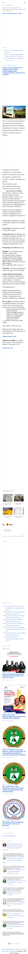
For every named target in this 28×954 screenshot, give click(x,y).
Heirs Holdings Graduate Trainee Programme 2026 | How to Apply (13, 675)
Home (4, 13)
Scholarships (5, 536)
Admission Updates (11, 13)
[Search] (25, 2)
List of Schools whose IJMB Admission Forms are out (13, 620)
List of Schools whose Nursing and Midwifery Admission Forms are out (15, 608)
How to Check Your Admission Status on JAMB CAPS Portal (14, 55)
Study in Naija (7, 5)
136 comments (9, 757)
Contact (13, 949)
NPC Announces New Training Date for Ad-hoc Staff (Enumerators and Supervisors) (13, 789)
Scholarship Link (7, 348)
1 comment (8, 828)
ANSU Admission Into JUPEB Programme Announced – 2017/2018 (15, 926)
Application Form (9, 336)
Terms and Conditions (7, 951)
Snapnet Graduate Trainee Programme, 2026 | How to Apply (16, 904)
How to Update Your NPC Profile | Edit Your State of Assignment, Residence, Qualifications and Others (14, 752)
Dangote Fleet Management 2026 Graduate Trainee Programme (14, 716)
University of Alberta (20, 536)
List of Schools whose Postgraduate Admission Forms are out (14, 639)
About (8, 949)
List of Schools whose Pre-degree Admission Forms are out (15, 613)
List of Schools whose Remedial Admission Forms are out (14, 617)
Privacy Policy (21, 949)
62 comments (9, 794)
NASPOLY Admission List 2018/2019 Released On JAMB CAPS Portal (15, 915)
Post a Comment (9, 680)
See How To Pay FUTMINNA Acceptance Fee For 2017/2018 (12, 823)
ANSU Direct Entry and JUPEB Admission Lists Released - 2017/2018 (16, 882)
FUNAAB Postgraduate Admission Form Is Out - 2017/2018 (14, 893)
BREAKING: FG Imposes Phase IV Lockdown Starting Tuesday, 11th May (16, 871)
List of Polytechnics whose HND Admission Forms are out (15, 634)
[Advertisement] (14, 28)
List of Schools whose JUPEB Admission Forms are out (14, 624)
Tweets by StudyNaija (8, 836)
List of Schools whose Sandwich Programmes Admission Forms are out (15, 629)
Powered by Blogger (15, 943)
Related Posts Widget (22, 534)
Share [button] (15, 65)
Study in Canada (11, 536)
